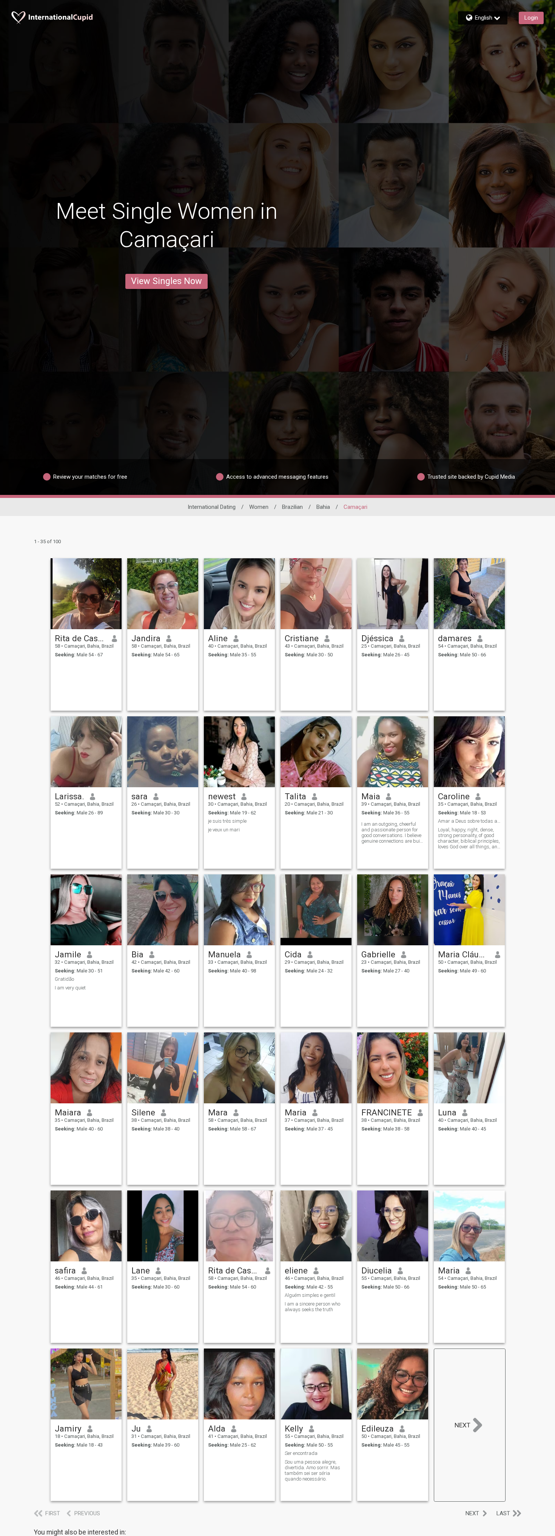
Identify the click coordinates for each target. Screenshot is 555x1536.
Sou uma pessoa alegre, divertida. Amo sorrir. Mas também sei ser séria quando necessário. (312, 1470)
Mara (218, 1112)
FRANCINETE (386, 1112)
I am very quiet (70, 988)
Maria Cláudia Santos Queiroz (464, 954)
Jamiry (68, 1428)
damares (455, 638)
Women (258, 507)
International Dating (212, 507)
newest (222, 796)
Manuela (224, 954)
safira (65, 1270)
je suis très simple (227, 821)
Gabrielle (378, 954)
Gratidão (64, 979)
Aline (218, 638)
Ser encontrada (301, 1453)
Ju (136, 1428)
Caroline (454, 796)
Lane (140, 1270)
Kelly (294, 1428)
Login (531, 17)
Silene (143, 1112)
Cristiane (302, 638)
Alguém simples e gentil (310, 1295)
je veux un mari (224, 830)
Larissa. (69, 796)
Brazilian (292, 507)
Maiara (68, 1112)
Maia (370, 796)
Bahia (323, 507)
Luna (447, 1112)
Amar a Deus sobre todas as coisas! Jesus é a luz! (469, 821)
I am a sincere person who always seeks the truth (312, 1306)
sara (139, 796)
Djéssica (377, 638)
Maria (296, 1112)
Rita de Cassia (80, 638)
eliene (296, 1270)
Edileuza (377, 1428)
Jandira (145, 638)
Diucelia (376, 1270)
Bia (137, 954)
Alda (216, 1428)
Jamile (68, 954)
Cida (293, 954)
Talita (295, 796)
